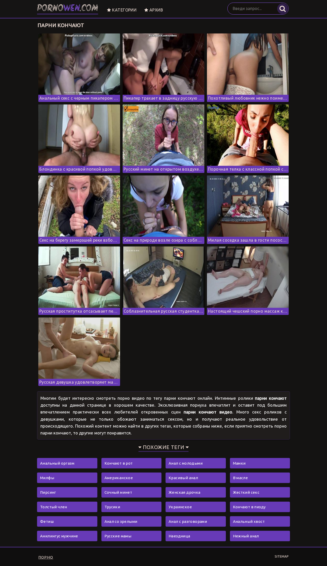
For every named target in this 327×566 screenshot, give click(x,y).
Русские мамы (118, 536)
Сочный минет (118, 492)
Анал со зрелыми (120, 521)
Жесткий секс (246, 492)
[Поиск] (282, 8)
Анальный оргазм (57, 463)
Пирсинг (48, 492)
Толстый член (53, 507)
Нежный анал (246, 536)
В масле (240, 478)
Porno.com (67, 9)
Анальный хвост (249, 521)
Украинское (180, 507)
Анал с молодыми (186, 463)
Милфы (47, 478)
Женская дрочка (185, 492)
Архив (155, 10)
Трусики (112, 507)
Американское (118, 478)
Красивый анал (183, 478)
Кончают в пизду (249, 507)
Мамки (239, 463)
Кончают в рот (118, 463)
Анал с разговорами (188, 521)
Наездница (179, 536)
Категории (123, 10)
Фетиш (47, 521)
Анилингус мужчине (59, 536)
